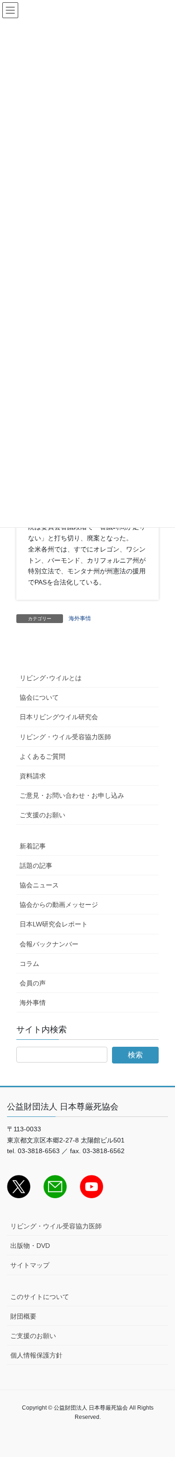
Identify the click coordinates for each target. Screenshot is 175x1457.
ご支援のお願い (42, 815)
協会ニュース (39, 885)
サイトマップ (29, 1265)
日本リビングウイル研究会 (59, 717)
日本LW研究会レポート (54, 924)
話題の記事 (36, 865)
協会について (39, 697)
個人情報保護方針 (36, 1355)
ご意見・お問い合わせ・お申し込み (72, 795)
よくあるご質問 (42, 756)
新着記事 (33, 846)
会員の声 (33, 983)
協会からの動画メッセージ (59, 904)
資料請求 (33, 776)
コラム (29, 963)
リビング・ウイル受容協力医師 (65, 737)
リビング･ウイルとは (51, 678)
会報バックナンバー (49, 944)
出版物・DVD (30, 1245)
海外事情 (80, 618)
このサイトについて (39, 1296)
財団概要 (23, 1316)
